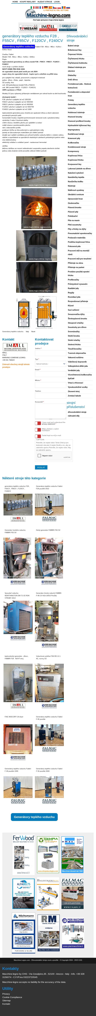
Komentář (39, 402)
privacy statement (48, 424)
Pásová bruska (74, 207)
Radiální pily (73, 288)
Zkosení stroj (73, 391)
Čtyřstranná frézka (76, 59)
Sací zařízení (73, 310)
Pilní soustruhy (74, 225)
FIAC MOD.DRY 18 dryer (14, 717)
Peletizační (73, 216)
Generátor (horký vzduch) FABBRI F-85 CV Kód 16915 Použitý (48, 594)
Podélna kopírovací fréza (79, 242)
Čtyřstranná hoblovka (77, 63)
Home (15, 2)
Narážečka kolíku (75, 182)
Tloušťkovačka (74, 349)
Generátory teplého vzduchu (18, 46)
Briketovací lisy (74, 50)
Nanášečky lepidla (76, 177)
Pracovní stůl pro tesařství (79, 259)
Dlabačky (72, 75)
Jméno (38, 348)
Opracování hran (75, 199)
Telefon (38, 391)
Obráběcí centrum (76, 195)
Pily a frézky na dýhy (77, 229)
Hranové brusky (75, 117)
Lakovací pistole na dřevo (79, 169)
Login (57, 2)
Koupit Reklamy (28, 2)
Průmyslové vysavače (77, 284)
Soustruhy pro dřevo (77, 327)
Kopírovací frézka (75, 160)
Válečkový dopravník (77, 362)
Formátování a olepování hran (79, 94)
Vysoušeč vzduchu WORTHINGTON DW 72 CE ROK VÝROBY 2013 (17, 595)
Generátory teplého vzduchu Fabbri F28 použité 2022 (49, 487)
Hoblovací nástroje (76, 112)
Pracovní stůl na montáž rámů (78, 252)
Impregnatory (74, 130)
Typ (37, 359)
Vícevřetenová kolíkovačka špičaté (80, 376)
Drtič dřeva (73, 80)
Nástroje (71, 186)
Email (37, 369)
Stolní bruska (74, 336)
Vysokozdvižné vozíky (78, 387)
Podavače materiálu (76, 238)
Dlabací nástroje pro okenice (77, 69)
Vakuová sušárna (75, 357)
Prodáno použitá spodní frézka (78, 273)
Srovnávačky (74, 332)
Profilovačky (73, 280)
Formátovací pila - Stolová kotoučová (79, 86)
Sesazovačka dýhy (76, 314)
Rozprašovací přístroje (78, 301)
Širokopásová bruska (77, 319)
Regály (71, 293)
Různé (71, 306)
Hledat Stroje (45, 2)
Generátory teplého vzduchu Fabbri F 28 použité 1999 (18, 770)
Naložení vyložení (75, 173)
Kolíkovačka (73, 143)
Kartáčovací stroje (76, 134)
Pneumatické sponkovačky (80, 233)
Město (38, 380)
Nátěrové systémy (76, 190)
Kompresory (73, 151)
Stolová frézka (74, 345)
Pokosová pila (74, 246)
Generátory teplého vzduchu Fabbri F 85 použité (49, 718)
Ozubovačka (73, 203)
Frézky (71, 100)
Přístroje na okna (75, 263)
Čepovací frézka (75, 54)
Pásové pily (73, 212)
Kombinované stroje (77, 147)
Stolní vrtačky (74, 340)
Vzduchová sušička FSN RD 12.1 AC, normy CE (48, 657)
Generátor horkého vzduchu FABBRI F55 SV (15, 531)
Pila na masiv (74, 220)
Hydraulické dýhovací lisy (79, 125)
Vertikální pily (74, 370)
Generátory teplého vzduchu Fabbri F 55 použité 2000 (49, 770)
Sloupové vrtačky (75, 323)
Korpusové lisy (74, 164)
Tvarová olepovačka (77, 353)
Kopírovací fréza (75, 156)
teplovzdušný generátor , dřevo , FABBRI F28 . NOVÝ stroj (17, 657)
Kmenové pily (74, 138)
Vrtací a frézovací (75, 383)
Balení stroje (73, 46)
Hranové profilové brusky (79, 121)
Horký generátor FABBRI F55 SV (48, 530)
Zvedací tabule (74, 396)
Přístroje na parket (76, 267)
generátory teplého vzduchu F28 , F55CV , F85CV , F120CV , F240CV (17, 488)
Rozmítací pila (74, 297)
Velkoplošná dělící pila (78, 366)
